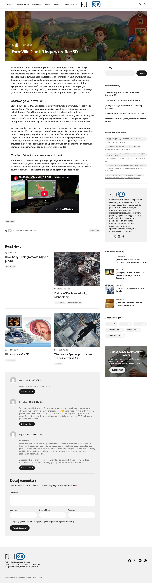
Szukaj (108, 67)
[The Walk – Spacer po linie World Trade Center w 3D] (77, 330)
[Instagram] (119, 236)
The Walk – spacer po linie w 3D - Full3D (123, 147)
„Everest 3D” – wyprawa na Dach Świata (122, 100)
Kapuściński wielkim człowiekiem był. (117, 149)
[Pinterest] (123, 236)
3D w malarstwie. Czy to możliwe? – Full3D (124, 175)
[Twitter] (115, 236)
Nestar (23, 578)
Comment (14, 492)
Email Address (45, 510)
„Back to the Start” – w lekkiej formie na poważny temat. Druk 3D (131, 261)
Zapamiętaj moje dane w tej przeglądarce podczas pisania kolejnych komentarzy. (43, 521)
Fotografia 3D (114, 330)
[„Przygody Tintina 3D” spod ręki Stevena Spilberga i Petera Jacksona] (109, 273)
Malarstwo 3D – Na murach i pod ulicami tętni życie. (122, 178)
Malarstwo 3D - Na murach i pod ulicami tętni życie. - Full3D (125, 154)
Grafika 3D (94, 231)
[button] (140, 4)
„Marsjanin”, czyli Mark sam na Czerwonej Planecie (123, 106)
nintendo (10, 221)
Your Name (14, 510)
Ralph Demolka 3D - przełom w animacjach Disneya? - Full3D (124, 138)
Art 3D (111, 324)
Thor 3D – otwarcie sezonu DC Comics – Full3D (126, 165)
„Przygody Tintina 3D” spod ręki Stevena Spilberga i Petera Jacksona (130, 275)
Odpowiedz (26, 391)
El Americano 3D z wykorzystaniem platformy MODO (125, 120)
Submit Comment (20, 528)
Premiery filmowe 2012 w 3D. (116, 142)
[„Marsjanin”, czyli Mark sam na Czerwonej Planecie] (109, 303)
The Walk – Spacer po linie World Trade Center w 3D (122, 93)
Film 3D (58, 364)
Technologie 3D (74, 303)
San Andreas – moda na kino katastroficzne (124, 113)
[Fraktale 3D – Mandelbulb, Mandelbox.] (77, 269)
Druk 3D (124, 324)
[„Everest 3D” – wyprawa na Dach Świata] (109, 289)
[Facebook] (111, 236)
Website (71, 510)
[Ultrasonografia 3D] (28, 330)
